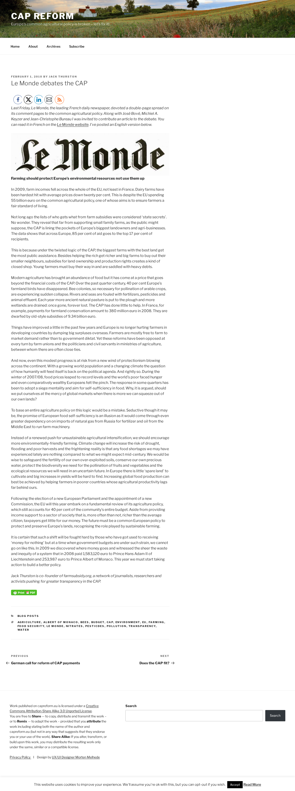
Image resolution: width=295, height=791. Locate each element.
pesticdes (95, 626)
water (24, 629)
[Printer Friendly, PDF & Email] (24, 594)
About (33, 46)
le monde (55, 626)
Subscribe (76, 46)
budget (98, 622)
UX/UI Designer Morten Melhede (76, 757)
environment (127, 622)
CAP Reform (42, 16)
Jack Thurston (63, 76)
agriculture (29, 622)
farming (156, 622)
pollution (117, 626)
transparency (142, 626)
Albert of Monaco (60, 622)
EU (144, 622)
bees (84, 622)
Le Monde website (72, 124)
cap (110, 622)
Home (15, 46)
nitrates (74, 626)
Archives (53, 46)
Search (130, 706)
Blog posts (28, 616)
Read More (252, 784)
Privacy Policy (20, 757)
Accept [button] (235, 784)
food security (31, 626)
